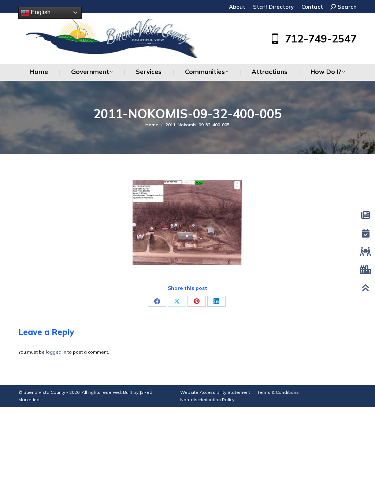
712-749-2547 (321, 39)
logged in (56, 352)
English (40, 12)
